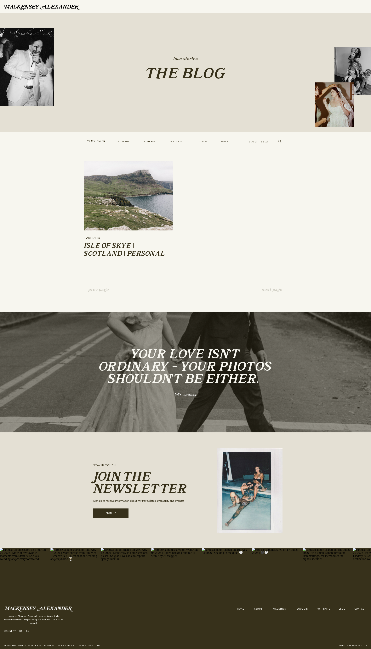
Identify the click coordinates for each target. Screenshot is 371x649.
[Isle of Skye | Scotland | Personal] (128, 195)
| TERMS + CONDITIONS (87, 645)
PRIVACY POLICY (66, 645)
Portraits (92, 237)
